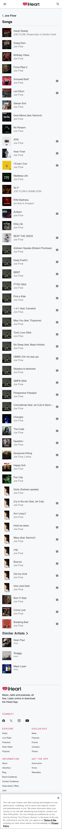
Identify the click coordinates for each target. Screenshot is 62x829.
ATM (16, 139)
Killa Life (18, 224)
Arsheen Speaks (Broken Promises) (33, 248)
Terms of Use (50, 820)
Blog (4, 772)
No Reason (20, 127)
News (34, 733)
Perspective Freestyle (25, 393)
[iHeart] (31, 4)
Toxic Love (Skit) (22, 332)
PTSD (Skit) (20, 284)
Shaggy (18, 653)
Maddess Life (21, 175)
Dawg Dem (20, 43)
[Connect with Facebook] (3, 720)
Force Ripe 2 (20, 67)
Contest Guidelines (10, 781)
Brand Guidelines (9, 776)
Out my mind (20, 573)
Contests (36, 746)
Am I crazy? (20, 513)
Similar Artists (13, 633)
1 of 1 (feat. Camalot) (25, 308)
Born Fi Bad (20, 598)
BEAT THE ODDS (23, 236)
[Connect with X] (11, 720)
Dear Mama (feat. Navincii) (28, 115)
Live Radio (6, 737)
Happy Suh (20, 465)
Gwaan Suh (20, 103)
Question (18, 441)
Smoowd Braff (21, 79)
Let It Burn (19, 91)
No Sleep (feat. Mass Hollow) (29, 344)
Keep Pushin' (21, 260)
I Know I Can (20, 163)
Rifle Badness (21, 199)
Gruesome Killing (23, 453)
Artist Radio (7, 746)
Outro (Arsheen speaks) (26, 489)
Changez (18, 417)
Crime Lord (19, 610)
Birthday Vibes (21, 55)
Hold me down (21, 525)
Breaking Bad (21, 622)
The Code (19, 429)
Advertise (6, 767)
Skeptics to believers (25, 368)
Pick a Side (20, 296)
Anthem (18, 212)
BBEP (17, 272)
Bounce (18, 561)
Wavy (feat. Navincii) (24, 537)
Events (35, 742)
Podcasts (6, 742)
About (4, 763)
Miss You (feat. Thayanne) (27, 320)
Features (35, 737)
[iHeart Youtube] (27, 720)
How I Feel (19, 151)
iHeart (4, 733)
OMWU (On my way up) (26, 356)
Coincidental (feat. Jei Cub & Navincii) (34, 405)
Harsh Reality (21, 31)
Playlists (6, 751)
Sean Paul (19, 640)
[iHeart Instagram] (19, 720)
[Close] (58, 798)
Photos (35, 751)
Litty (16, 549)
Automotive (37, 763)
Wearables (36, 772)
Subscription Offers (10, 785)
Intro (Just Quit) (22, 586)
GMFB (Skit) (20, 380)
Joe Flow (10, 15)
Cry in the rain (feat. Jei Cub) (29, 501)
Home (34, 767)
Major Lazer (20, 666)
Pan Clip (18, 477)
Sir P (16, 187)
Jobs (4, 790)
